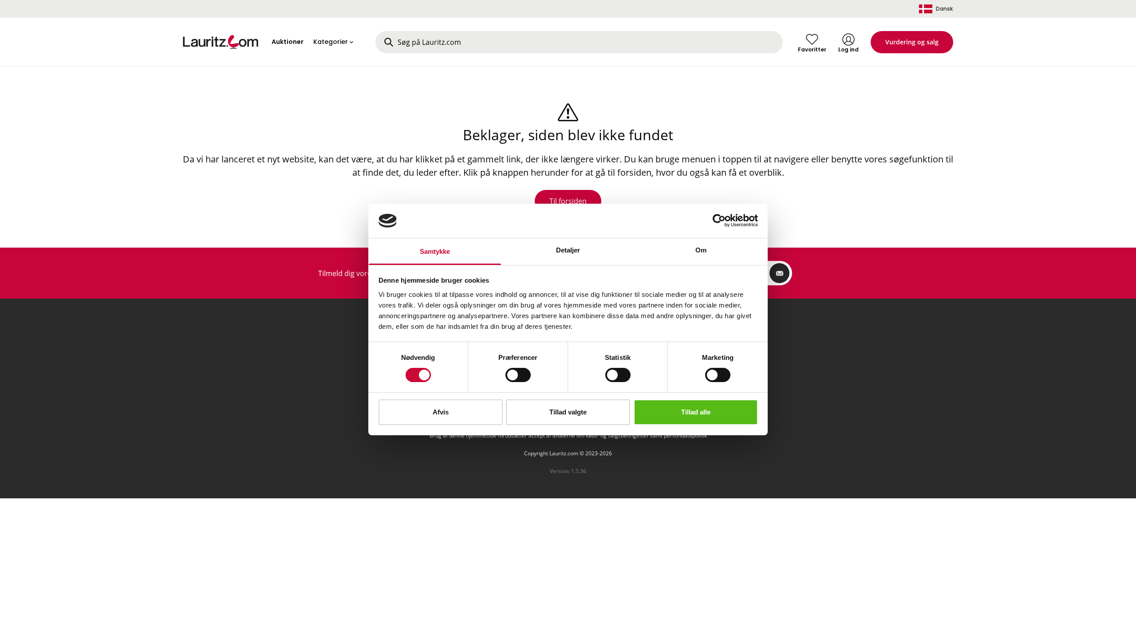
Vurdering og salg (912, 42)
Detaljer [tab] (568, 250)
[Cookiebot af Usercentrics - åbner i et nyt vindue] (719, 220)
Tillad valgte (568, 412)
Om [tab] (700, 250)
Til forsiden (568, 201)
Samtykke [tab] (435, 251)
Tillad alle (695, 412)
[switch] (518, 375)
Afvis (441, 412)
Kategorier (330, 41)
